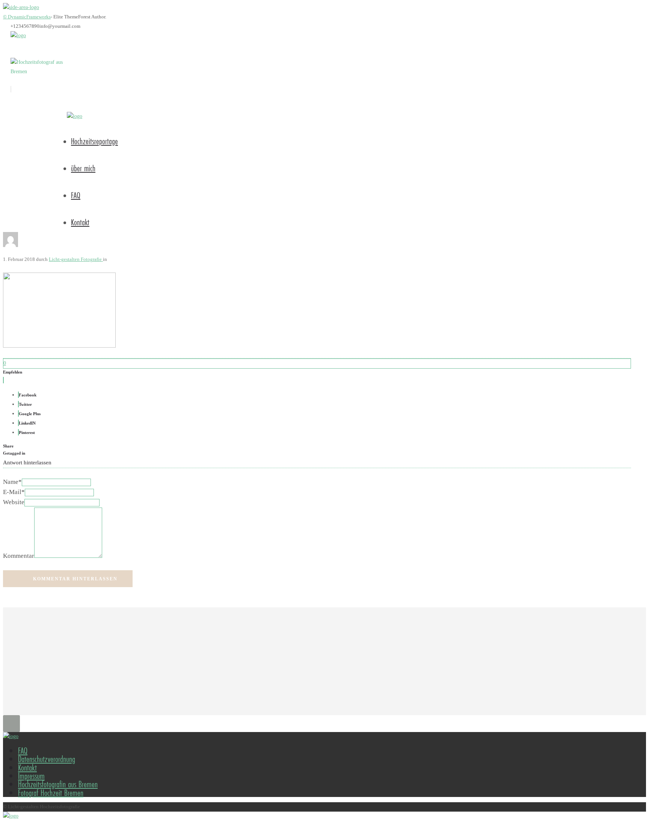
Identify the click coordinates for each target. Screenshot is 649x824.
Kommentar (18, 555)
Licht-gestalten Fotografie (76, 259)
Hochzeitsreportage (94, 141)
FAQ (75, 195)
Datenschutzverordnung (46, 759)
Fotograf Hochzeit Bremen (50, 792)
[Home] (18, 35)
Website (13, 502)
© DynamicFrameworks (27, 17)
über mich (83, 168)
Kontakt (80, 222)
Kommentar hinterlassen (75, 578)
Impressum (31, 776)
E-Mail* (14, 492)
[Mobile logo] (10, 816)
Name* (12, 481)
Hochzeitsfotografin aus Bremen (58, 784)
